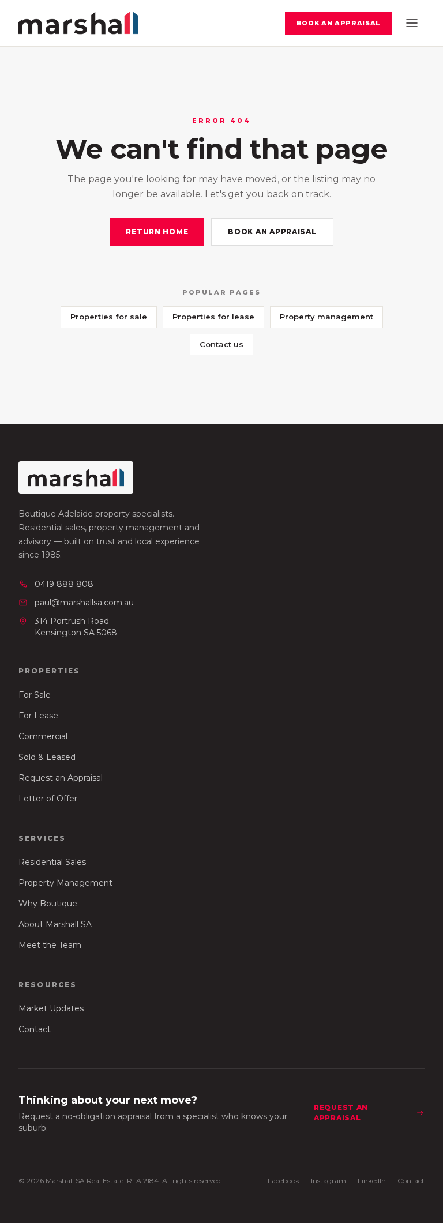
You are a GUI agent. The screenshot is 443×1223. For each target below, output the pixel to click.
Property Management (65, 883)
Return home (157, 231)
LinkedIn (372, 1180)
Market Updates (51, 1008)
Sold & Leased (47, 757)
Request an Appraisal (60, 778)
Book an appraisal (338, 23)
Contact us (221, 344)
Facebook (283, 1180)
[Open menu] (412, 23)
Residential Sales (52, 862)
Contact (34, 1029)
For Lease (38, 715)
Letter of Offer (47, 798)
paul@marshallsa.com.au (84, 602)
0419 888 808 (64, 584)
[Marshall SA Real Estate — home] (78, 23)
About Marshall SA (55, 924)
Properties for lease (213, 316)
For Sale (34, 695)
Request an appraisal (341, 1112)
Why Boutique (47, 903)
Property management (326, 316)
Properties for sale (108, 316)
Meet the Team (49, 945)
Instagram (328, 1180)
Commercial (42, 736)
